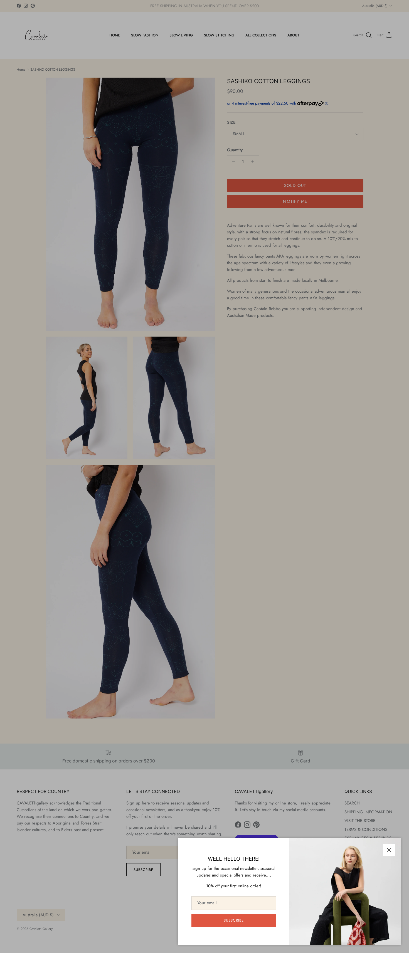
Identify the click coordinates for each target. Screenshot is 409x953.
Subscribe (233, 920)
